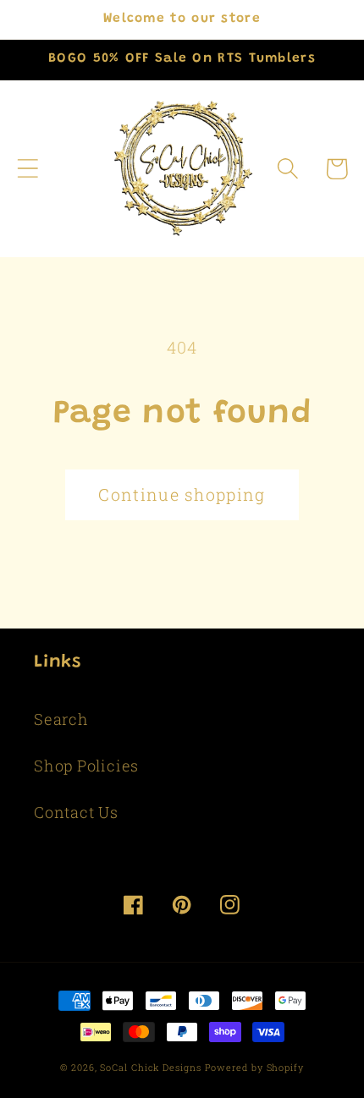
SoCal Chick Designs (150, 1067)
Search (61, 719)
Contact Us (76, 812)
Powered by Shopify (254, 1067)
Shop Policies (86, 765)
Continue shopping (181, 494)
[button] (27, 169)
